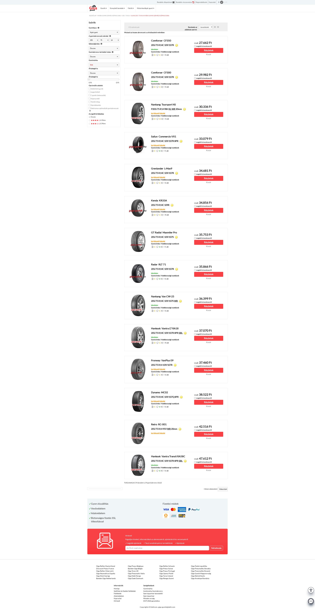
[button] (311, 590)
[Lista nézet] (214, 27)
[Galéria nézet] (218, 27)
